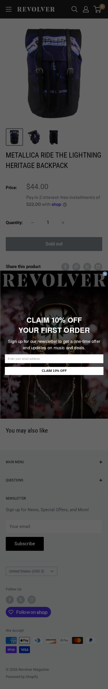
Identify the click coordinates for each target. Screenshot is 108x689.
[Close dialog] (105, 274)
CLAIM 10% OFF (54, 371)
